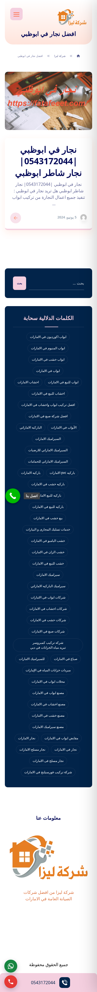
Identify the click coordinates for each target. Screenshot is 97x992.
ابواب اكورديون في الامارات (48, 336)
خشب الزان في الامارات (48, 552)
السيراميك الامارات (48, 438)
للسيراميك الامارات (32, 658)
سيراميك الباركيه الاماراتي (48, 586)
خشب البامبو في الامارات (48, 540)
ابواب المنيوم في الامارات (48, 348)
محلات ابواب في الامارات (48, 681)
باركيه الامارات (30, 472)
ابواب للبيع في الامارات (63, 382)
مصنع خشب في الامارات (48, 715)
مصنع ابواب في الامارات (48, 692)
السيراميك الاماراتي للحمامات (48, 461)
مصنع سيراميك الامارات (48, 726)
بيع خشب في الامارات (48, 518)
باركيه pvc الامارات (62, 472)
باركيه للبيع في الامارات (48, 506)
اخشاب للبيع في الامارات (48, 393)
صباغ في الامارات (65, 658)
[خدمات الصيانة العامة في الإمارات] (72, 17)
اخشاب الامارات (28, 382)
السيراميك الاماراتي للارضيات (48, 450)
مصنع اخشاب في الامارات (48, 704)
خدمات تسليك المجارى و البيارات (48, 529)
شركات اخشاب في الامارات (48, 608)
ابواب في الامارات (48, 370)
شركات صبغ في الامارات (48, 631)
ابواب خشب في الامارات (48, 359)
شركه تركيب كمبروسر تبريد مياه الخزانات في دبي (48, 645)
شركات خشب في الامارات (48, 620)
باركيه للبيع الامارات (48, 495)
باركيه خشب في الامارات (48, 484)
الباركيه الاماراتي (31, 427)
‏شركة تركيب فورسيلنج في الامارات (48, 772)
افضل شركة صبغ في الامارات (48, 416)
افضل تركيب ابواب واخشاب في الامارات (48, 404)
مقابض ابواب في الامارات (61, 738)
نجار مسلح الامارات (32, 749)
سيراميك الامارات (48, 574)
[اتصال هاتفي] (10, 981)
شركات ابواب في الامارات (48, 597)
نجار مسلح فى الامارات (48, 760)
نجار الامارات (26, 738)
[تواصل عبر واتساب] (10, 966)
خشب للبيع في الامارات (48, 563)
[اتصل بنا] (12, 495)
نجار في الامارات (65, 749)
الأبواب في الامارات (64, 427)
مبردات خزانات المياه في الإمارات (48, 670)
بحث (19, 283)
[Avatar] (83, 217)
